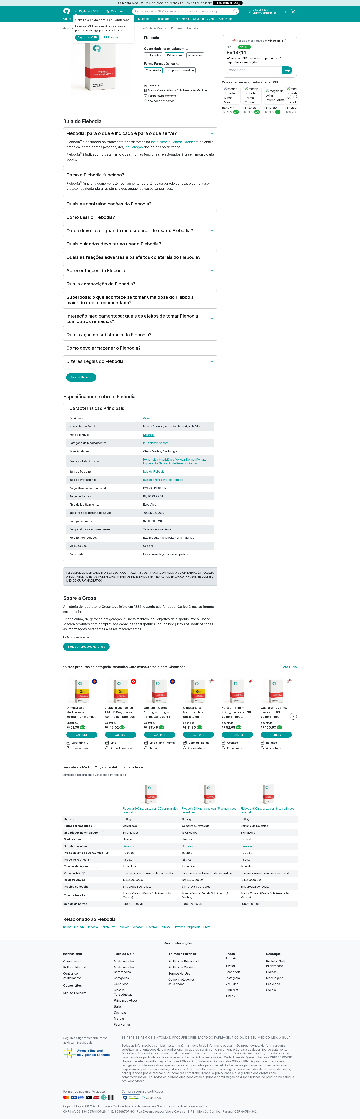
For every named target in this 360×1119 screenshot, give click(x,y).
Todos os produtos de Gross (86, 646)
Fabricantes (122, 1024)
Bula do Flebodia (81, 377)
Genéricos (225, 18)
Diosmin (79, 927)
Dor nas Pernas (195, 459)
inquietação (134, 147)
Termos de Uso (179, 973)
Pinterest (232, 990)
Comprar (82, 735)
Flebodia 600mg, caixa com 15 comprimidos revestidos (209, 810)
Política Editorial (74, 967)
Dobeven (123, 927)
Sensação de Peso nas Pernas (178, 463)
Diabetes (143, 18)
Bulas (118, 1006)
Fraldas (271, 972)
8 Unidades (195, 55)
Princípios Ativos (126, 1000)
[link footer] (131, 1097)
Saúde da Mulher (204, 18)
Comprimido (153, 70)
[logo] (66, 11)
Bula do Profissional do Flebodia (163, 479)
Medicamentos (124, 961)
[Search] (235, 11)
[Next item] (293, 96)
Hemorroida (150, 459)
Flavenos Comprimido (187, 927)
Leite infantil (181, 18)
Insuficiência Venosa (153, 28)
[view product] (82, 691)
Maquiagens (274, 978)
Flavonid (151, 927)
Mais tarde (111, 37)
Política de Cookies (181, 967)
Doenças (120, 1012)
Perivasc (165, 927)
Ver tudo (290, 667)
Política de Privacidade (184, 961)
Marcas (119, 1018)
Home (70, 28)
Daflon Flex (108, 927)
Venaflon (137, 927)
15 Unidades (153, 55)
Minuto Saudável (75, 993)
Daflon (67, 927)
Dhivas (207, 927)
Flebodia (92, 927)
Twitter (230, 966)
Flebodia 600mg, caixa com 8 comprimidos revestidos (267, 810)
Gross (146, 418)
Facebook (233, 972)
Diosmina (176, 28)
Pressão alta (162, 18)
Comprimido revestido (180, 70)
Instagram (233, 978)
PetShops (273, 984)
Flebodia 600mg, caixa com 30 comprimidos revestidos (150, 810)
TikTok (230, 996)
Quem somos (72, 961)
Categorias (121, 978)
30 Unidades (174, 55)
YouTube (232, 984)
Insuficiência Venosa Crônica (173, 142)
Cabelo (271, 990)
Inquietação (150, 463)
